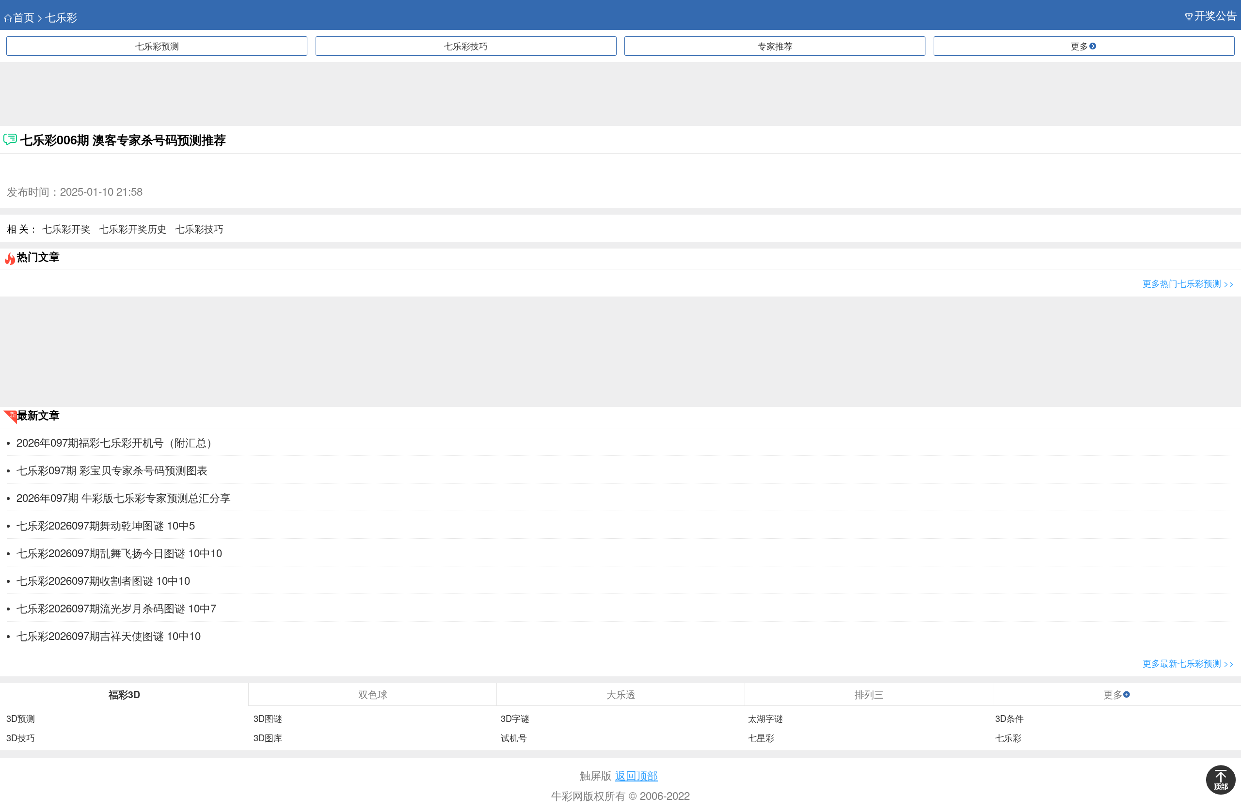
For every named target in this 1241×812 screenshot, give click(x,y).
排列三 (869, 694)
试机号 (514, 738)
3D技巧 (20, 738)
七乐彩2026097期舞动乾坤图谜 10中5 (105, 524)
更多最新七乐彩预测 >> (1188, 662)
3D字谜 (515, 718)
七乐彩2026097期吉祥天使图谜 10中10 (108, 635)
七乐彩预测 (157, 45)
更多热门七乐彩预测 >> (1188, 283)
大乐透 (621, 694)
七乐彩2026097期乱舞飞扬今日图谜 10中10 (119, 552)
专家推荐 (775, 45)
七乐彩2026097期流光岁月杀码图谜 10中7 (116, 607)
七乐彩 (61, 17)
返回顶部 (636, 774)
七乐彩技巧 (466, 45)
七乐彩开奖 (66, 228)
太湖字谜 (765, 718)
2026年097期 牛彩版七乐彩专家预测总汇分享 (123, 497)
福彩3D (124, 694)
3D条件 (1009, 718)
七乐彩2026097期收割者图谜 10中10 (103, 580)
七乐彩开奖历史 (133, 228)
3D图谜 (268, 718)
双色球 (372, 694)
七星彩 (761, 738)
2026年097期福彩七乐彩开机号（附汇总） (116, 442)
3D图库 (268, 738)
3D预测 (20, 718)
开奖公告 (1215, 15)
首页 (23, 17)
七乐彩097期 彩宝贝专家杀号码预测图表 (111, 469)
